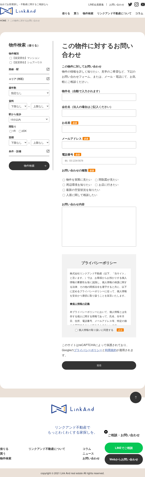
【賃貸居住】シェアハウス (27, 62)
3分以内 (14, 119)
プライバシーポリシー (88, 350)
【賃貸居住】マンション (26, 57)
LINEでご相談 (124, 448)
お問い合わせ (116, 4)
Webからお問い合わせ (123, 459)
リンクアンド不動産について (114, 13)
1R (14, 131)
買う (76, 13)
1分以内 (14, 119)
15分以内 (15, 119)
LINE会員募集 (96, 4)
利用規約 (110, 350)
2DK (24, 131)
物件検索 (88, 13)
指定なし (15, 119)
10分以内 (15, 119)
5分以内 (14, 119)
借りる (66, 13)
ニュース (88, 453)
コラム (139, 13)
